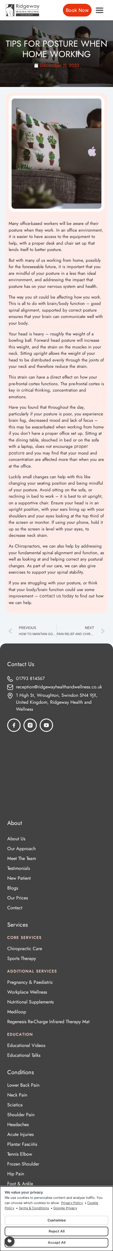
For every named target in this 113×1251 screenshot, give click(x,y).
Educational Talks (23, 1055)
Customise (57, 1220)
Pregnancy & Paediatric (30, 982)
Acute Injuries (20, 1134)
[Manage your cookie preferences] (9, 1241)
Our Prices (17, 897)
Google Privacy (65, 1208)
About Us (16, 838)
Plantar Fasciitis (22, 1144)
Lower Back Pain (23, 1085)
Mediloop (16, 1011)
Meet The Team (21, 858)
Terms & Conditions (34, 1208)
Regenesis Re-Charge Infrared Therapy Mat (48, 1021)
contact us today (56, 596)
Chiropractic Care (24, 948)
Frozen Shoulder (23, 1164)
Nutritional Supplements (30, 1002)
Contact (14, 907)
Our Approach (21, 848)
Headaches (18, 1124)
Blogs (12, 888)
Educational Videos (26, 1045)
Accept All (56, 1242)
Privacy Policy (72, 1203)
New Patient (19, 878)
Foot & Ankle (20, 1183)
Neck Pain (17, 1095)
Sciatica (15, 1104)
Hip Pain (15, 1173)
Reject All (57, 1231)
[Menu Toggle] (99, 10)
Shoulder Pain (20, 1114)
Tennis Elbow (19, 1154)
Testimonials (18, 868)
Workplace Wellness (27, 992)
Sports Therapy (21, 958)
